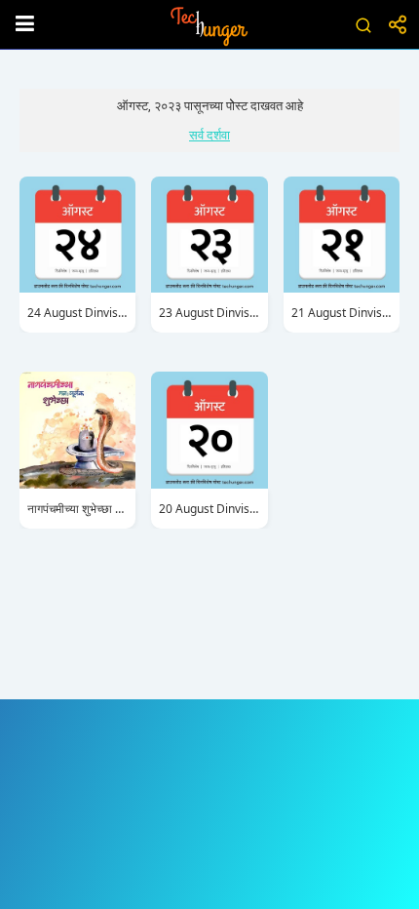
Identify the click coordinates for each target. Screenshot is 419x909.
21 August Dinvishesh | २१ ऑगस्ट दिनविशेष (341, 312)
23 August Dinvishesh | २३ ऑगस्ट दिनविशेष (209, 312)
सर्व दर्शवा (209, 135)
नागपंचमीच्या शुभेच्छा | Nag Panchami (77, 508)
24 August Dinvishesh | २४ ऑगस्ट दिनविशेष (77, 312)
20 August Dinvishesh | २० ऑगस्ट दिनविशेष (209, 508)
